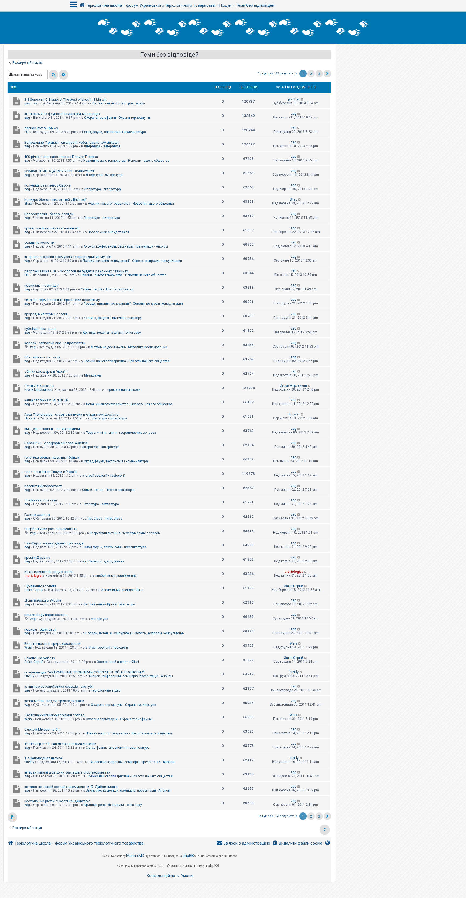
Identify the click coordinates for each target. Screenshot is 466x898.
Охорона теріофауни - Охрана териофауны (117, 118)
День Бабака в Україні (42, 600)
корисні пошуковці (40, 629)
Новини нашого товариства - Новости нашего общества (126, 160)
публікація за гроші (40, 329)
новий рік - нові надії (41, 285)
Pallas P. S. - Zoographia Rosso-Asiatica (56, 443)
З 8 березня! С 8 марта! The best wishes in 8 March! (65, 99)
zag (27, 118)
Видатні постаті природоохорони (52, 644)
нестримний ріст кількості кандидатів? (57, 801)
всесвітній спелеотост (43, 486)
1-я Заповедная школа (43, 758)
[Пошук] (53, 75)
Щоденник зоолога (40, 586)
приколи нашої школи (124, 390)
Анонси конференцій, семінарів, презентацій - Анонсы (126, 246)
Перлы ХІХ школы (39, 386)
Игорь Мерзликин (37, 390)
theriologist (33, 576)
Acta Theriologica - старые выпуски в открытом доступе (71, 414)
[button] (327, 73)
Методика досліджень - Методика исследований (129, 347)
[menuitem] (297, 843)
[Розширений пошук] (63, 75)
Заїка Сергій (33, 590)
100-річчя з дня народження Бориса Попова (61, 157)
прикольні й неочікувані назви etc (52, 228)
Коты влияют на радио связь (48, 572)
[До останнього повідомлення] (302, 99)
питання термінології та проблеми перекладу (62, 300)
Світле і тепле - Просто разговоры (118, 103)
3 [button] (319, 73)
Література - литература (102, 146)
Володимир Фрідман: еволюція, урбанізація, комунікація (71, 142)
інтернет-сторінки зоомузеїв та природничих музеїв (67, 257)
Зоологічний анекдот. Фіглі (109, 232)
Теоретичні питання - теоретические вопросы (121, 433)
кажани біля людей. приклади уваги (54, 701)
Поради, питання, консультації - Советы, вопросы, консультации (132, 261)
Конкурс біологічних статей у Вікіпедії (55, 200)
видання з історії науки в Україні (50, 472)
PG (26, 132)
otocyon (30, 418)
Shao (28, 203)
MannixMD (135, 855)
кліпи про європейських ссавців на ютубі (58, 686)
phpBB (188, 855)
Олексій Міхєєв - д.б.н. (42, 729)
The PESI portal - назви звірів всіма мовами (60, 744)
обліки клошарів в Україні (45, 372)
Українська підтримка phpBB (192, 865)
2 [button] (311, 73)
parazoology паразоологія (45, 615)
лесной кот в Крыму (41, 128)
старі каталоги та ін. (41, 500)
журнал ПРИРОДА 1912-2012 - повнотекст (59, 171)
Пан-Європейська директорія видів (54, 543)
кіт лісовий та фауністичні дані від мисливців (62, 114)
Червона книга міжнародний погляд (54, 715)
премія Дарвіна (37, 557)
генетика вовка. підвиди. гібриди (51, 457)
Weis (28, 647)
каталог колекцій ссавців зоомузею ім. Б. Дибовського (71, 787)
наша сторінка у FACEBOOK (46, 400)
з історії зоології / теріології (103, 475)
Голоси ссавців (37, 515)
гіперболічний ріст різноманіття (50, 529)
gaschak (30, 103)
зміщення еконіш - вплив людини (52, 429)
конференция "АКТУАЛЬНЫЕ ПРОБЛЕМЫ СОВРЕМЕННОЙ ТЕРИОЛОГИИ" (84, 672)
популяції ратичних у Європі (47, 185)
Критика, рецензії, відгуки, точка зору (113, 318)
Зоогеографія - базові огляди (48, 214)
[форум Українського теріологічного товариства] (233, 28)
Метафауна (93, 375)
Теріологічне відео (105, 690)
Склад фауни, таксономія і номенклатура (114, 132)
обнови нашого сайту (42, 357)
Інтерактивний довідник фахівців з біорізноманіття (67, 772)
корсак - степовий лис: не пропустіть (54, 343)
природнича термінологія (45, 314)
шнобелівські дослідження (103, 561)
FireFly (29, 676)
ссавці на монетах (39, 242)
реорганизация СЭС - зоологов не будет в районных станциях (76, 271)
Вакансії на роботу (39, 658)
